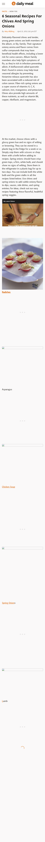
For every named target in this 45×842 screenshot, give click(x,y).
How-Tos (13, 11)
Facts (4, 11)
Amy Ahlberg (9, 31)
